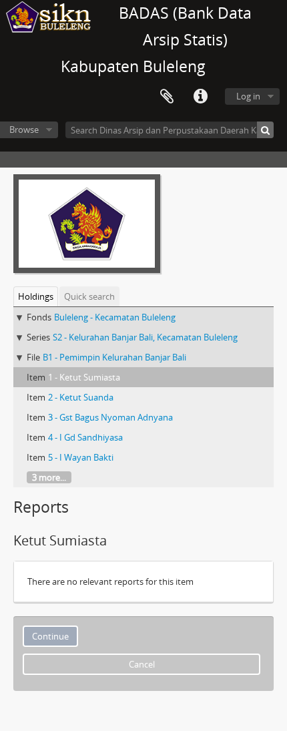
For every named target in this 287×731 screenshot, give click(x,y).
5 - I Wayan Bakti (80, 457)
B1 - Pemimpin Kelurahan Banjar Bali (114, 357)
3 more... (49, 477)
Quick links (200, 96)
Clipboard (167, 96)
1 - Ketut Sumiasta (84, 377)
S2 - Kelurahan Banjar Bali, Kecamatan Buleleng (145, 337)
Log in (248, 96)
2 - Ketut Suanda (80, 397)
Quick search (89, 296)
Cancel (142, 664)
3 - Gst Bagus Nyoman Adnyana (110, 417)
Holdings (35, 296)
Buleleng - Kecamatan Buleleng (115, 317)
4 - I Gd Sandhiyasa (85, 437)
